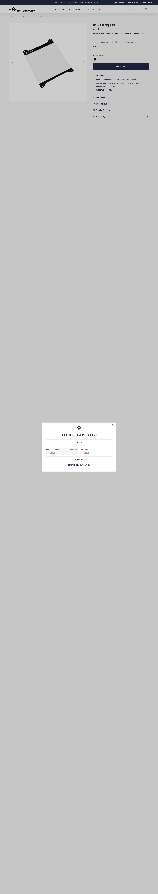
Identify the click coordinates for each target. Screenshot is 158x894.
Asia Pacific (79, 459)
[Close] (113, 425)
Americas (79, 442)
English (52, 453)
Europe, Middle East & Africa (79, 465)
